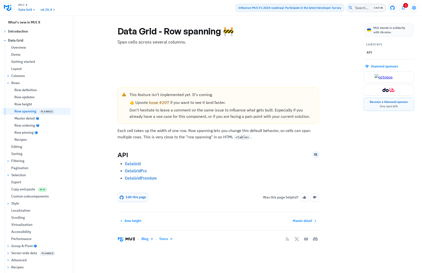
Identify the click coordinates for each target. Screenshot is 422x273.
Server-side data (32, 253)
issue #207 (159, 102)
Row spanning (33, 111)
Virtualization (21, 224)
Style (15, 203)
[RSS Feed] (287, 239)
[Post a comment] (316, 155)
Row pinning (24, 132)
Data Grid (25, 10)
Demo (16, 54)
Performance (21, 239)
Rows (15, 83)
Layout (16, 68)
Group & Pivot (22, 246)
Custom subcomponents (30, 196)
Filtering (17, 161)
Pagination (19, 168)
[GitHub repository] (392, 8)
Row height (23, 104)
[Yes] (304, 197)
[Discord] (315, 239)
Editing (16, 146)
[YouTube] (306, 239)
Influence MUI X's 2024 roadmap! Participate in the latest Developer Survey (289, 8)
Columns (18, 76)
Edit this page (136, 197)
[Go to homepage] (126, 239)
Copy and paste (28, 189)
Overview (18, 47)
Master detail (24, 118)
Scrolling (18, 217)
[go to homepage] (9, 8)
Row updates (24, 97)
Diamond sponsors (384, 66)
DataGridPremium (141, 177)
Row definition (25, 90)
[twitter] (296, 239)
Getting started (23, 61)
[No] (315, 197)
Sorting (16, 154)
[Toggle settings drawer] (414, 8)
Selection (18, 175)
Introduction (18, 31)
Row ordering (24, 125)
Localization (20, 210)
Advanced (19, 260)
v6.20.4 (46, 10)
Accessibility (21, 231)
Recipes (20, 139)
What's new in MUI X (24, 22)
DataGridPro (136, 170)
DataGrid (133, 163)
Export (16, 182)
